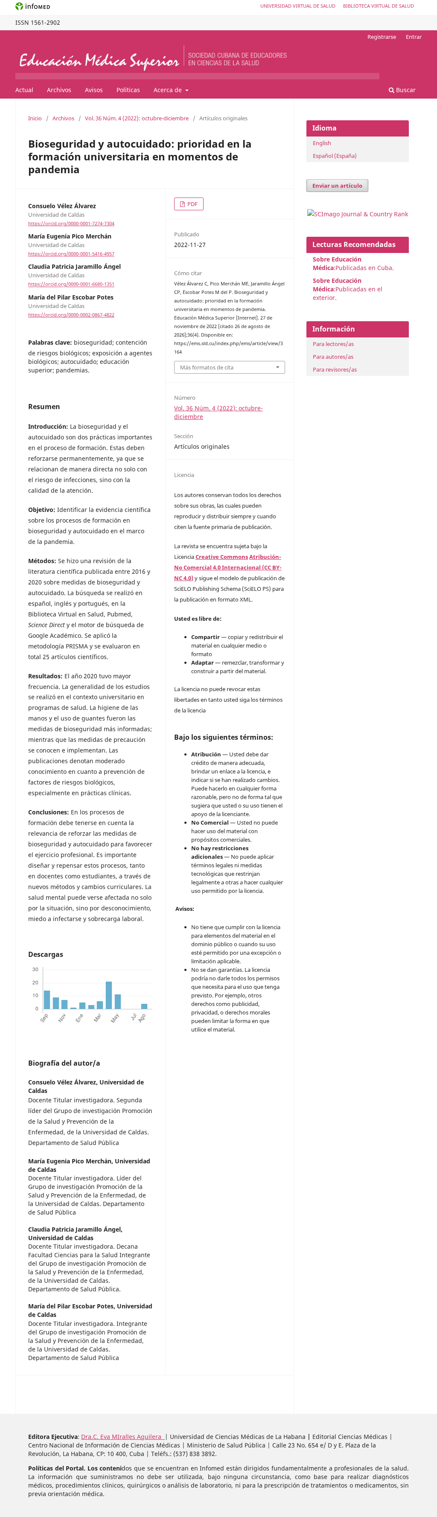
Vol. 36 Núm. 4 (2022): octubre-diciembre (137, 118)
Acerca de (169, 90)
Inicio (35, 118)
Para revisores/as (335, 369)
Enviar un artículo (337, 185)
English (322, 143)
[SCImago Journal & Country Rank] (357, 214)
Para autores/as (333, 356)
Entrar (414, 37)
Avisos (94, 90)
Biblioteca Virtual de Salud (378, 6)
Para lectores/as (333, 344)
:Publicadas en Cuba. (353, 263)
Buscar (405, 90)
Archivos (59, 90)
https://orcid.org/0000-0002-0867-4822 (71, 315)
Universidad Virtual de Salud (297, 6)
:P (337, 284)
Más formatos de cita (206, 367)
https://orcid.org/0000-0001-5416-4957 (71, 254)
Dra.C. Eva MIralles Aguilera (123, 1437)
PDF (192, 204)
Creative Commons (221, 557)
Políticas (128, 90)
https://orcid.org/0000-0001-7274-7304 (71, 224)
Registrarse (381, 37)
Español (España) (335, 156)
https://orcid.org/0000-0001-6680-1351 (71, 285)
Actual (24, 90)
